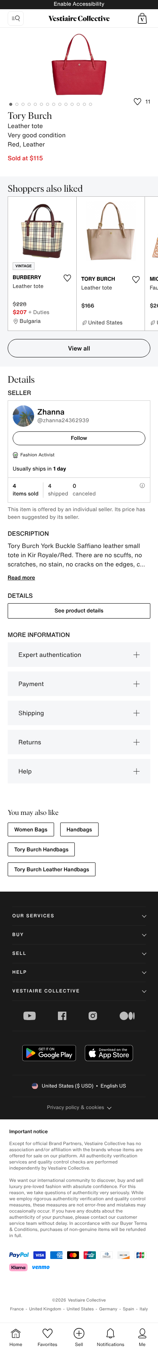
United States (80, 1309)
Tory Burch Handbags (41, 850)
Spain (128, 1309)
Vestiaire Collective (46, 991)
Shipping (31, 712)
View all (79, 348)
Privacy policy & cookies (75, 1107)
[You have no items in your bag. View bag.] (142, 18)
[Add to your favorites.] (67, 278)
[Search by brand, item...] (16, 18)
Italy (144, 1309)
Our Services (33, 916)
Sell (19, 953)
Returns (29, 742)
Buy (18, 934)
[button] (142, 18)
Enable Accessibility (79, 4)
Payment (31, 683)
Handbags (79, 830)
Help (25, 771)
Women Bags (31, 830)
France (17, 1309)
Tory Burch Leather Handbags (51, 870)
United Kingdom (45, 1309)
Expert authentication (49, 654)
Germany (108, 1309)
